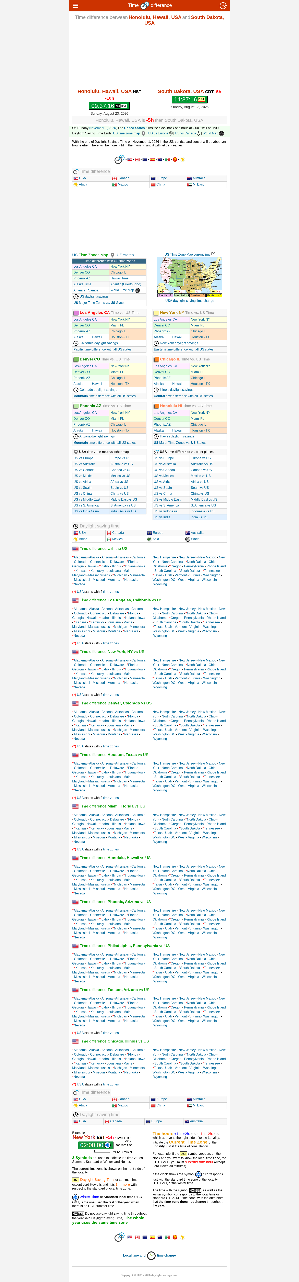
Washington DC (164, 579)
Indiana (130, 566)
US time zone (126, 133)
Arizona (107, 557)
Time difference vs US (121, 600)
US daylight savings (93, 296)
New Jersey (187, 557)
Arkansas (122, 557)
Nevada (79, 584)
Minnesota (137, 575)
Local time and (134, 1255)
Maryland (79, 575)
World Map (211, 133)
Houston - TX (120, 337)
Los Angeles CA (85, 266)
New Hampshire (164, 557)
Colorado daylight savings (98, 389)
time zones (111, 591)
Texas (158, 575)
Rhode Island (216, 566)
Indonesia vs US (203, 511)
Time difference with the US (103, 548)
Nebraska (131, 579)
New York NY (120, 266)
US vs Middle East (86, 499)
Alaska (78, 337)
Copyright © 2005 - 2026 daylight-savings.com (149, 1275)
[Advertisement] (149, 57)
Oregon (176, 566)
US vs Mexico (83, 476)
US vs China (82, 493)
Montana (114, 579)
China (160, 184)
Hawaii (97, 337)
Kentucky (97, 570)
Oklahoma (160, 566)
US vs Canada (185, 133)
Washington (211, 575)
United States (134, 128)
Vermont (181, 575)
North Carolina (172, 562)
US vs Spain (82, 487)
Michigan (120, 575)
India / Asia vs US (123, 511)
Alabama (80, 557)
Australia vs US (121, 464)
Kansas (80, 570)
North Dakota (196, 562)
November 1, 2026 (102, 128)
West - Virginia (188, 579)
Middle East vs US (123, 499)
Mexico (122, 184)
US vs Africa (82, 481)
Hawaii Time (119, 278)
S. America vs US (123, 505)
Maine (127, 570)
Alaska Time (82, 284)
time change (166, 1255)
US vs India (162, 517)
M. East (198, 184)
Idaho (105, 566)
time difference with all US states (102, 349)
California (138, 557)
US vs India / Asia (86, 511)
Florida (133, 562)
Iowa (141, 566)
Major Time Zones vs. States (99, 302)
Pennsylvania (194, 566)
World (195, 539)
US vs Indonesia (166, 511)
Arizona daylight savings (97, 436)
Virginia (195, 575)
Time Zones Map (93, 255)
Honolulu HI (171, 405)
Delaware (117, 562)
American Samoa (85, 290)
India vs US (199, 517)
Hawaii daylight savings (176, 436)
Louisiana (114, 570)
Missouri (99, 579)
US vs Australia (84, 464)
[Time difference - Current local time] (119, 159)
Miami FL (117, 325)
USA (82, 178)
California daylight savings (98, 343)
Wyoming (160, 584)
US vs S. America (86, 505)
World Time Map (122, 290)
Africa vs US (119, 481)
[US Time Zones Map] (112, 255)
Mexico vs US (120, 476)
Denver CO (81, 272)
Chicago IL (118, 272)
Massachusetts (99, 575)
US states (125, 255)
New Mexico (207, 557)
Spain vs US (119, 487)
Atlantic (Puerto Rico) (125, 284)
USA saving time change (189, 300)
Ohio (212, 562)
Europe (161, 178)
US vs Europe (158, 133)
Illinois (116, 566)
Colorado (80, 562)
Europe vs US (120, 458)
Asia (155, 539)
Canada (123, 178)
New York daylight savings (178, 343)
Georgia (78, 566)
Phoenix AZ (81, 278)
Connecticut (98, 562)
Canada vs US (121, 470)
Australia (198, 178)
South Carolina (165, 570)
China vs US (119, 493)
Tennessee (212, 570)
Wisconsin (209, 579)
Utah (168, 575)
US (75, 255)
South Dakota (190, 570)
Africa (82, 184)
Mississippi (82, 579)
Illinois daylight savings (176, 389)
